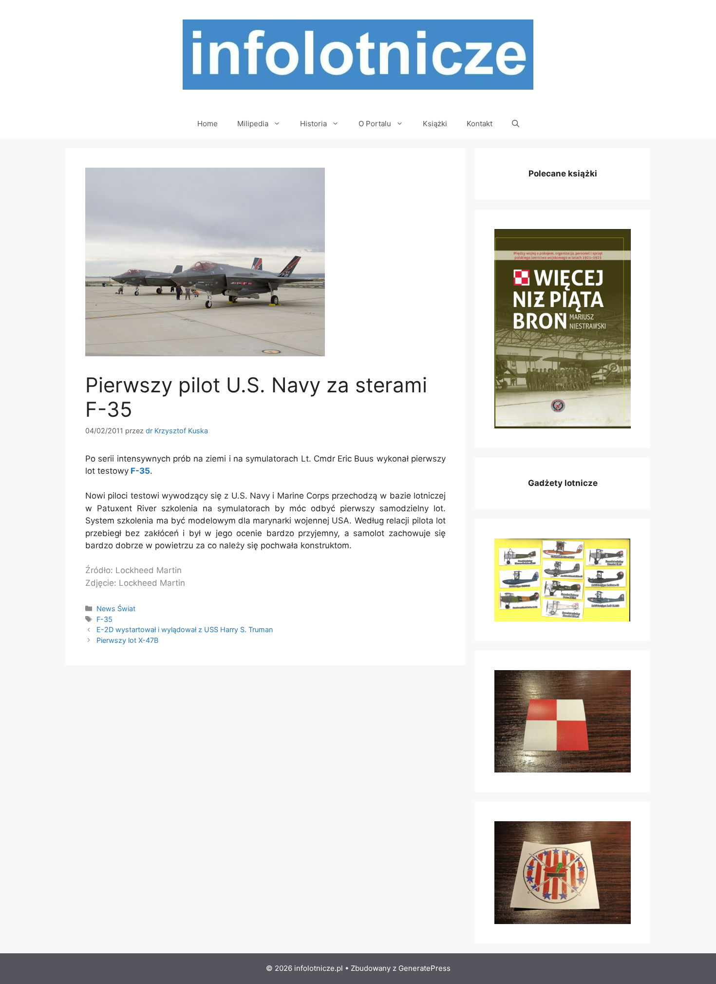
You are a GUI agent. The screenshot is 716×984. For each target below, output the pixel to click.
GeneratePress (424, 968)
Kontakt (479, 123)
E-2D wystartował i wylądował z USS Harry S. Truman (184, 629)
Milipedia (252, 123)
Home (207, 123)
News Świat (115, 608)
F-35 (140, 471)
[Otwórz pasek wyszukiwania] (515, 123)
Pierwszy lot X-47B (127, 640)
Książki (435, 123)
